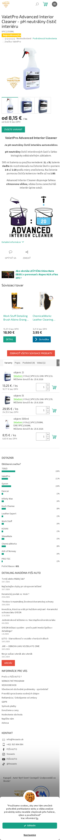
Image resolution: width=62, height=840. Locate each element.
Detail (9, 339)
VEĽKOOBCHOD (9, 685)
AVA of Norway (9, 551)
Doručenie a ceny (10, 710)
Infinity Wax (7, 498)
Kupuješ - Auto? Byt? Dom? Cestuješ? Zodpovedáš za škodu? (29, 779)
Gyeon (5, 483)
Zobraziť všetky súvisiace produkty (31, 353)
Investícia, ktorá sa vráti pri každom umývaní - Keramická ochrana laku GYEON (30, 611)
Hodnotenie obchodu (12, 714)
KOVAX (5, 528)
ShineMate (7, 536)
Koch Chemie (8, 506)
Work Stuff (7, 521)
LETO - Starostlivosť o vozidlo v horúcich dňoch (25, 638)
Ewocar (5, 491)
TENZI (4, 468)
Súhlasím (31, 825)
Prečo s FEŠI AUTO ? (12, 676)
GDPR (4, 702)
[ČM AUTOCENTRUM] (21, 794)
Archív (8, 663)
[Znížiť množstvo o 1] (47, 389)
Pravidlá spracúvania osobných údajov (20, 693)
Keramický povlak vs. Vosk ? (15, 594)
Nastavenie (30, 835)
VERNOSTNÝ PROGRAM (13, 681)
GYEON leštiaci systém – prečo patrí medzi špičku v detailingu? (27, 629)
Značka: (12, 41)
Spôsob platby (9, 706)
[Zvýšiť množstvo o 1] (47, 385)
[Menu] (54, 4)
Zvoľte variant (13, 129)
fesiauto (11, 754)
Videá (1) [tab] (41, 363)
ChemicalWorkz (9, 543)
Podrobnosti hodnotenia (45, 38)
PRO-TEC (6, 559)
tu (37, 818)
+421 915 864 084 (15, 744)
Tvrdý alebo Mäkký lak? (13, 579)
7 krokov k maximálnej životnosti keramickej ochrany (28, 601)
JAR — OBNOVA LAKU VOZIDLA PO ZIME (21, 646)
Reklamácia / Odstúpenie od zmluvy (19, 697)
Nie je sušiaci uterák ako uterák (17, 654)
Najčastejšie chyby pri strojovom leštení (21, 586)
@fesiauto (12, 764)
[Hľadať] (37, 4)
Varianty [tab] (8, 363)
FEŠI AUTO (12, 749)
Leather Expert (9, 513)
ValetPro (6, 476)
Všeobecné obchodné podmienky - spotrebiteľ (25, 689)
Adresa (5, 723)
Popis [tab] (17, 363)
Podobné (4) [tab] (29, 363)
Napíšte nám (8, 718)
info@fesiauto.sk (15, 739)
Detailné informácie (11, 242)
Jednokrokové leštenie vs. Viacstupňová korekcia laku (28, 620)
